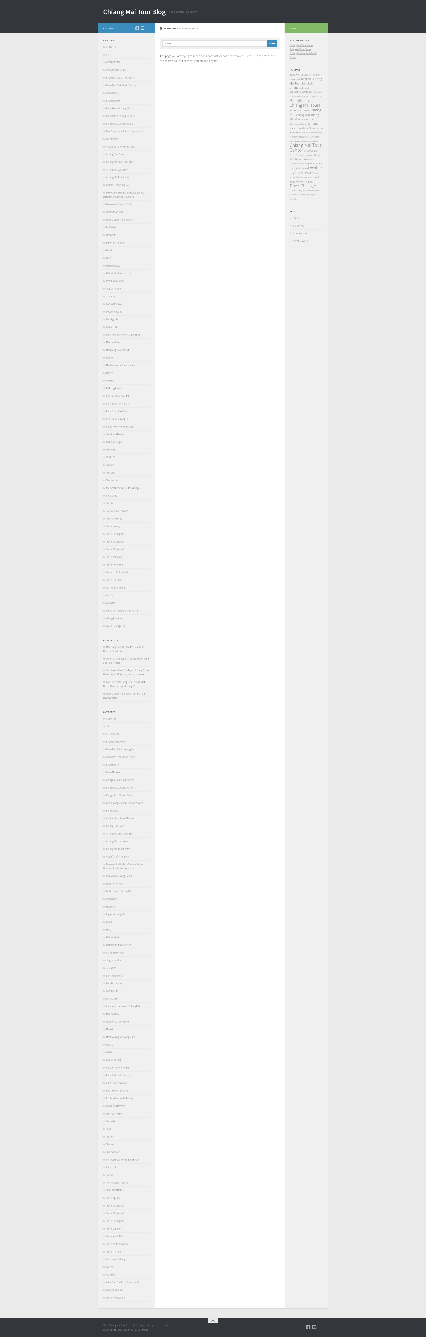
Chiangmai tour (300, 141)
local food (317, 163)
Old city (110, 380)
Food (109, 250)
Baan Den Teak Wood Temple (121, 85)
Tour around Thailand (117, 510)
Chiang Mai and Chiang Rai (119, 162)
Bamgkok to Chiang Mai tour (120, 108)
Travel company (114, 556)
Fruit (108, 258)
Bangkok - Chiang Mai (301, 74)
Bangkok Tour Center (300, 49)
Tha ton (110, 464)
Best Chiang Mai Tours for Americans (124, 131)
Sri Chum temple (114, 442)
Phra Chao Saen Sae (116, 411)
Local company (114, 311)
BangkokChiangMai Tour (301, 91)
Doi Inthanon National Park (120, 219)
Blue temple (112, 138)
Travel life (310, 190)
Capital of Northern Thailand (120, 146)
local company (306, 163)
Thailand (110, 472)
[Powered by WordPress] (115, 1330)
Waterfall (110, 602)
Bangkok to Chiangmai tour (309, 96)
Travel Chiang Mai (305, 185)
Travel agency (113, 526)
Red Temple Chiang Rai (117, 418)
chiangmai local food (297, 124)
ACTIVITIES (111, 46)
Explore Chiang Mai (115, 242)
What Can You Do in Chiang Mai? (122, 610)
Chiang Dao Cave (115, 154)
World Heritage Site (115, 626)
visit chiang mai (309, 194)
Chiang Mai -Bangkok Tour (304, 117)
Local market (304, 172)
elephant (308, 159)
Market (109, 357)
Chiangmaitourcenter (305, 155)
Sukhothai (111, 449)
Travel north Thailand (117, 572)
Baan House (112, 92)
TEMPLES (110, 457)
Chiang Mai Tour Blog (134, 11)
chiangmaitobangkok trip (300, 137)
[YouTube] (142, 28)
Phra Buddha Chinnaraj (118, 403)
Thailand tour (113, 480)
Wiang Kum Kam (114, 618)
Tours (310, 177)
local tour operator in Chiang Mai (123, 334)
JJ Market (111, 296)
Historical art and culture (118, 273)
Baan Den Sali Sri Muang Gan (120, 77)
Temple (315, 173)
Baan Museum (113, 100)
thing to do (111, 495)
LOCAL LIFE (111, 326)
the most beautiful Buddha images (123, 488)
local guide (294, 168)
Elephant (110, 234)
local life (303, 168)
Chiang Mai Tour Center (118, 177)
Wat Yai (109, 595)
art (107, 54)
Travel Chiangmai (115, 541)
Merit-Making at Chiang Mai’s (120, 365)
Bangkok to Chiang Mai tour (120, 116)
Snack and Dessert (115, 434)
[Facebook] (137, 28)
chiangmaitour (312, 141)
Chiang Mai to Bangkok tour (310, 132)
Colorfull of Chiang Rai (117, 184)
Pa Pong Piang (113, 388)
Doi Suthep (111, 227)
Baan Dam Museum (116, 70)
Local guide (112, 319)
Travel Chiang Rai (115, 534)
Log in (296, 218)
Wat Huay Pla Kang (115, 587)
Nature (109, 372)
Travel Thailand (113, 580)
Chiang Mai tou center (117, 169)
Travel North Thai (114, 564)
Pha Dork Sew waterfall (117, 396)
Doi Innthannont (114, 212)
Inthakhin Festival (115, 280)
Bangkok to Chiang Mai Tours (305, 103)
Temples (293, 177)
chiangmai (302, 115)
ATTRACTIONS (113, 62)
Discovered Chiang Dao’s (119, 204)
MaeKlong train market (117, 350)
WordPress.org (300, 240)
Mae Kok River (113, 342)
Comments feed (300, 233)
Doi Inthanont (299, 159)
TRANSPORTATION (115, 518)
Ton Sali (110, 503)
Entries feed (298, 225)
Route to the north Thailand (120, 426)
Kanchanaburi (295, 164)
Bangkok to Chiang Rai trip (119, 123)
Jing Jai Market (113, 288)
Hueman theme (141, 1329)
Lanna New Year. (114, 304)
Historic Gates (113, 265)
